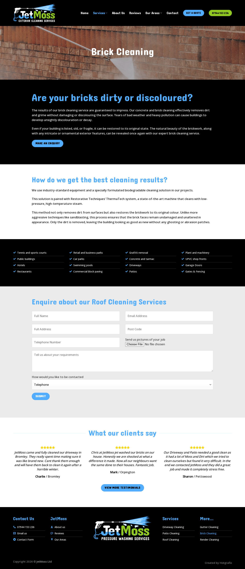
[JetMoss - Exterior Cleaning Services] (34, 12)
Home (84, 13)
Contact (172, 13)
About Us (118, 13)
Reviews (135, 13)
